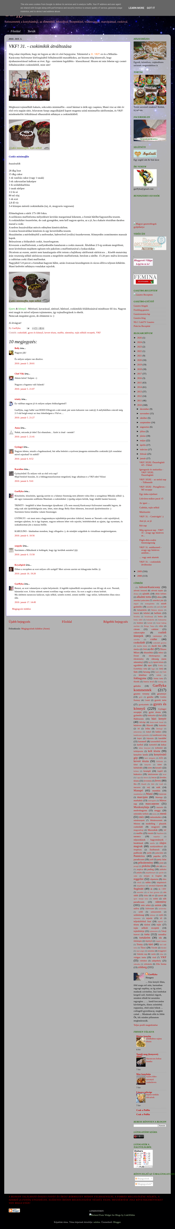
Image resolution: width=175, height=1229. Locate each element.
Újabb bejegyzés (19, 621)
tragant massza (161, 941)
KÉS (161, 758)
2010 (139, 405)
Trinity (140, 944)
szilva (136, 908)
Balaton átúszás (157, 610)
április (143, 445)
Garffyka (19, 491)
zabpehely (156, 960)
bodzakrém (150, 620)
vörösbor (143, 961)
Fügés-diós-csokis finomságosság (147, 541)
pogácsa (140, 869)
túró (150, 944)
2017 (139, 373)
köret (160, 764)
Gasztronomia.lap (142, 314)
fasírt (157, 672)
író (139, 728)
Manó (149, 793)
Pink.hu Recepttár (142, 326)
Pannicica (139, 856)
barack (136, 613)
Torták (31, 31)
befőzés (157, 613)
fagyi (153, 669)
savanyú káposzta (156, 886)
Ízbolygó (159, 729)
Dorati (136, 656)
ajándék (146, 593)
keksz (163, 744)
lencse (153, 777)
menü (163, 813)
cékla (161, 626)
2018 (139, 369)
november (145, 413)
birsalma (137, 617)
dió (152, 649)
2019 (139, 364)
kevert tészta (50, 332)
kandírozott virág (159, 735)
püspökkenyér (151, 873)
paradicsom (139, 859)
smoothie (140, 892)
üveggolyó (162, 951)
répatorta (154, 879)
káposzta (150, 738)
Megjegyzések (144, 1184)
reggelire (139, 879)
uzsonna (151, 951)
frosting (160, 682)
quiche (161, 873)
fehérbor (143, 675)
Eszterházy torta (140, 669)
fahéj (161, 669)
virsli (154, 957)
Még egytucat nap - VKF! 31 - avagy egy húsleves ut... (151, 533)
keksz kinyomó (145, 748)
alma (159, 597)
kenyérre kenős (141, 754)
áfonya (136, 594)
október (144, 418)
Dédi (145, 649)
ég (149, 662)
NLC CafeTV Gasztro (144, 322)
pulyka (139, 872)
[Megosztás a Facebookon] (40, 328)
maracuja (162, 794)
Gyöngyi (19, 447)
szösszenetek (156, 912)
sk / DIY (162, 889)
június (143, 436)
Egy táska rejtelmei (148, 494)
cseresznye (157, 636)
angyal (136, 604)
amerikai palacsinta (141, 600)
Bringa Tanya (149, 626)
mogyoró (155, 827)
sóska (146, 895)
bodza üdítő (138, 620)
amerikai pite (158, 600)
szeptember (145, 422)
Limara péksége (144, 1092)
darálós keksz (142, 646)
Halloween (139, 719)
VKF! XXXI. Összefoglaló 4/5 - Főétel (151, 463)
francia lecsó (148, 682)
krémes (136, 771)
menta (154, 814)
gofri (140, 697)
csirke (153, 639)
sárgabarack (161, 882)
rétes (164, 879)
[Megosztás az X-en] (38, 328)
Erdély (160, 665)
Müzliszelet (144, 512)
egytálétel (138, 665)
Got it (151, 7)
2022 (139, 351)
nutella (152, 843)
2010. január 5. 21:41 (25, 436)
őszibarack (154, 849)
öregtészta (138, 850)
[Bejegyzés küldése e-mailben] (28, 328)
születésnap (139, 915)
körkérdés (138, 767)
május (143, 440)
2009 (139, 571)
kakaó (148, 732)
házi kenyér (159, 718)
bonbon (140, 623)
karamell (142, 741)
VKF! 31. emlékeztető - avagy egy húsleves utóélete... (150, 550)
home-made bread (156, 722)
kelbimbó (159, 748)
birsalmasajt (149, 617)
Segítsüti (138, 888)
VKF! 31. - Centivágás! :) (151, 516)
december (145, 409)
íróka (147, 728)
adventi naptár (157, 590)
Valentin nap (142, 954)
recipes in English (153, 876)
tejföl (161, 915)
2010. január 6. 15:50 (25, 554)
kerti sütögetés (150, 758)
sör (153, 895)
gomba (150, 697)
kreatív (158, 767)
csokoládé (22, 332)
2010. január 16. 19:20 (25, 573)
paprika (156, 856)
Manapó (138, 790)
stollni (155, 899)
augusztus (145, 427)
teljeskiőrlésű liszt (142, 921)
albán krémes (160, 594)
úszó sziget (140, 951)
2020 (139, 360)
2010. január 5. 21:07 (25, 389)
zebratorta (148, 964)
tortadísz (162, 934)
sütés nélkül (146, 905)
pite (157, 866)
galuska (137, 686)
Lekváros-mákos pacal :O (151, 498)
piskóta (146, 865)
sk (151, 889)
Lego (138, 778)
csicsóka (137, 639)
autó (158, 607)
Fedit (164, 672)
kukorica (138, 774)
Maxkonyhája (141, 807)
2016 (139, 378)
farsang (146, 672)
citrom (137, 629)
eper (150, 665)
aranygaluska (149, 604)
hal (160, 715)
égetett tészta (158, 662)
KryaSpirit (20, 565)
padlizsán (138, 852)
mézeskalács (156, 817)
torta (147, 934)
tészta (136, 924)
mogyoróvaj (138, 830)
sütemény (69, 332)
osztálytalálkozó (156, 846)
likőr (153, 784)
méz (141, 816)
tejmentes (137, 918)
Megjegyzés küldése (21, 609)
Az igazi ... (144, 503)
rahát (135, 876)
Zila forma (161, 964)
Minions (137, 824)
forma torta (158, 678)
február (143, 454)
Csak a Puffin (143, 1110)
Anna (17, 428)
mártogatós (152, 801)
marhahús (138, 800)
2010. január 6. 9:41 (24, 481)
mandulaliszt (138, 794)
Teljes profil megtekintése (146, 1025)
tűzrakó (163, 948)
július (143, 431)
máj (148, 787)
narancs (137, 836)
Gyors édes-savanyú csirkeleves (151, 1079)
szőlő (141, 912)
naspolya (156, 836)
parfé (151, 859)
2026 (139, 337)
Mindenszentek (156, 820)
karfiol (140, 744)
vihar (161, 954)
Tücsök (154, 948)
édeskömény (139, 659)
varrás (153, 954)
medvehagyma (140, 810)
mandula (156, 790)
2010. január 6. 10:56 (25, 535)
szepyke (18, 546)
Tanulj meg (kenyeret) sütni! (147, 1055)
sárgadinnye (141, 886)
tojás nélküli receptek (85, 332)
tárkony (152, 915)
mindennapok (139, 820)
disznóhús (148, 652)
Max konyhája (143, 1074)
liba (135, 784)
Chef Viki (19, 373)
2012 (139, 396)
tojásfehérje (139, 931)
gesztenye (161, 693)
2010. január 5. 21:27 (25, 417)
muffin (60, 332)
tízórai (147, 924)
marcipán (142, 797)
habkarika (152, 715)
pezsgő (136, 866)
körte (150, 768)
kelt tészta (154, 751)
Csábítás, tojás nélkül (149, 507)
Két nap (143, 525)
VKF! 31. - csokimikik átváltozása (150, 563)
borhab (149, 623)
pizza (164, 866)
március (144, 449)
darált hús (156, 646)
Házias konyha (143, 1036)
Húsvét (149, 725)
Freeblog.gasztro (141, 310)
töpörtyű (148, 941)
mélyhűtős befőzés (141, 814)
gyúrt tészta (155, 712)
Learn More (136, 7)
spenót (160, 895)
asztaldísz (150, 607)
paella (149, 853)
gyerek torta (160, 700)
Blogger (117, 1222)
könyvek (148, 765)
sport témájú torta (141, 899)
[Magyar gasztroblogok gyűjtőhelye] (150, 227)
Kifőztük (159, 761)
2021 (139, 355)
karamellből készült (158, 741)
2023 (139, 346)
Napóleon (160, 833)
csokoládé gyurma (159, 643)
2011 (139, 400)
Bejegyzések (143, 1178)
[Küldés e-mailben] (33, 328)
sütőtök (158, 905)
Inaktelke (162, 725)
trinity (18, 399)
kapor (139, 738)
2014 (139, 387)
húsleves (138, 725)
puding (150, 869)
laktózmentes (153, 774)
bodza (160, 616)
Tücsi (143, 947)
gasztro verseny (141, 693)
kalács (158, 731)
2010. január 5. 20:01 (25, 363)
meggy (157, 810)
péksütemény (145, 862)
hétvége (142, 722)
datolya (137, 649)
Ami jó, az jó (145, 521)
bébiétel (146, 613)
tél (161, 918)
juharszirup (138, 732)
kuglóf (160, 771)
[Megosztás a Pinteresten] (43, 328)
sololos (97, 1222)
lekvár (145, 778)
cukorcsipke (139, 632)
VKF (98, 332)
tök (160, 937)
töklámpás (138, 941)
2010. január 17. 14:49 (25, 602)
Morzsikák (153, 830)
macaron (137, 787)
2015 (139, 382)
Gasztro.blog (140, 318)
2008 (139, 576)
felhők (159, 675)
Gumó (147, 700)
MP (165, 830)
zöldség (142, 967)
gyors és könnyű (35, 332)
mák (158, 787)
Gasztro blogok (141, 306)
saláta (148, 882)
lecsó (164, 774)
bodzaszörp (162, 620)
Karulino (19, 469)
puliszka (163, 869)
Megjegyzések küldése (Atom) (35, 628)
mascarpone (152, 803)
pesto (161, 863)
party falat (161, 859)
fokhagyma (140, 678)
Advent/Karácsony (149, 587)
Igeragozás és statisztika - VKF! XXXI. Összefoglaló (151, 472)
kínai (136, 764)
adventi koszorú (140, 590)
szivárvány (162, 909)
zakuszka (137, 964)
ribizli (139, 882)
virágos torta (140, 957)
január (143, 458)
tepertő (160, 921)
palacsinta (159, 853)
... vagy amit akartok (149, 557)
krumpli (147, 771)
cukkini (154, 629)
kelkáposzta (138, 751)
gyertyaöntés (144, 704)
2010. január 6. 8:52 (24, 458)
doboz (160, 652)
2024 (139, 342)
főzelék (137, 682)
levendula (148, 781)
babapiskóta (142, 610)
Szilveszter (149, 908)
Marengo (159, 797)
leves (158, 780)
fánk (136, 672)
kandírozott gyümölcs (141, 735)
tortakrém (144, 937)
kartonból (153, 745)
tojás (159, 924)
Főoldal (15, 31)
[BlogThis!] (35, 328)
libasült (143, 784)
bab (164, 607)
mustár (150, 833)
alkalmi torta (144, 596)
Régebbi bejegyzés (115, 621)
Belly (17, 348)
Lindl (161, 784)
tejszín (149, 918)
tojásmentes (154, 931)
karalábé (162, 738)
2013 (139, 391)
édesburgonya (154, 656)
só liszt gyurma (153, 892)
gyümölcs (138, 715)
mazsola (159, 807)
